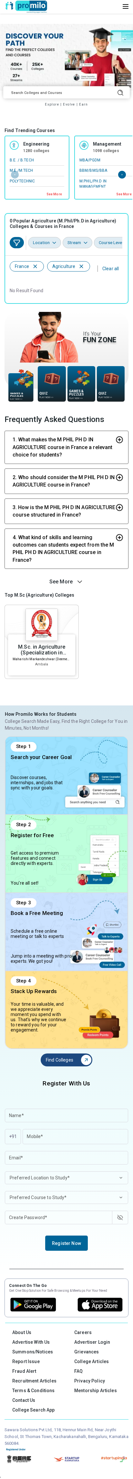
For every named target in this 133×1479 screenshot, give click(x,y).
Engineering (36, 144)
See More (54, 194)
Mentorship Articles (95, 1390)
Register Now (66, 1243)
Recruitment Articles (34, 1380)
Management (107, 144)
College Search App (33, 1409)
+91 (13, 1136)
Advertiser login (92, 1342)
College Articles (91, 1361)
